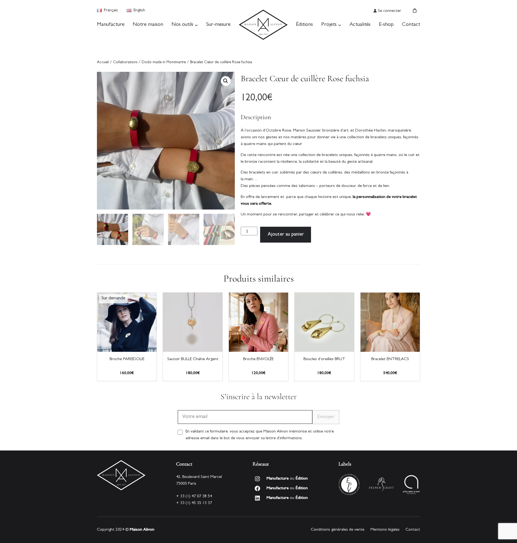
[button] (225, 81)
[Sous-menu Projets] (339, 24)
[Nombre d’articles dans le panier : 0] (414, 10)
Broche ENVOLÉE (258, 359)
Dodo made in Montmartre (164, 63)
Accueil (103, 63)
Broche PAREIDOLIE (127, 359)
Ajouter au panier (286, 234)
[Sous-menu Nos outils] (196, 24)
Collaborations (125, 63)
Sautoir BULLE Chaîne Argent (192, 359)
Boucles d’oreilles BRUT (324, 359)
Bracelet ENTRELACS (390, 359)
